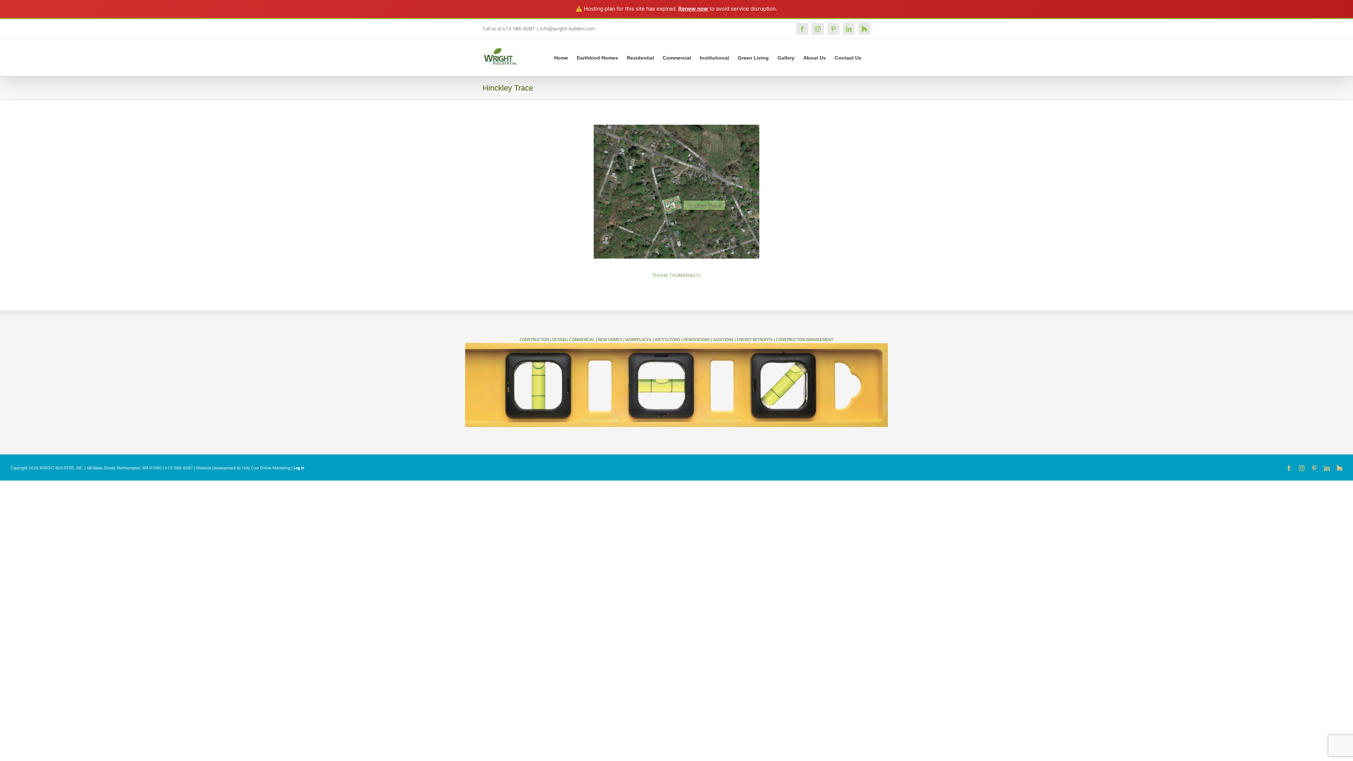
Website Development (216, 467)
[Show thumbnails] (677, 275)
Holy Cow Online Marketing (266, 467)
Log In (299, 467)
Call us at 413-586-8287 (509, 28)
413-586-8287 (179, 467)
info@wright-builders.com (567, 28)
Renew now (693, 8)
